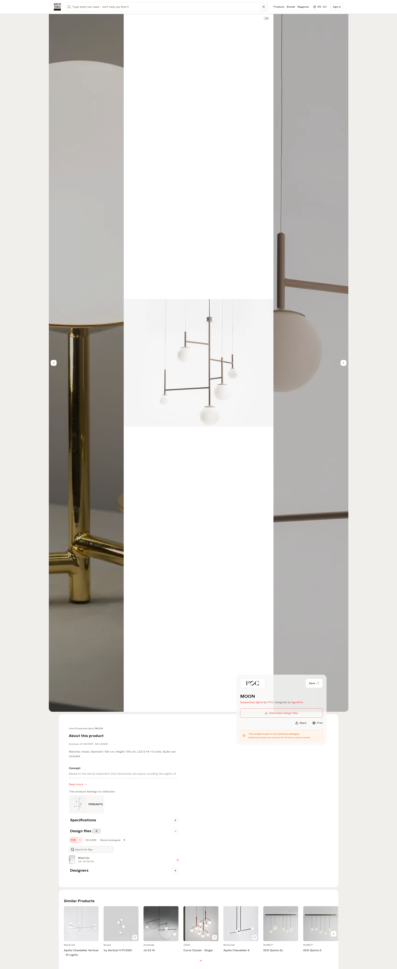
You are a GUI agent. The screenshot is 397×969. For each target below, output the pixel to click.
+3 (135, 937)
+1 (215, 937)
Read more (76, 784)
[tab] (76, 840)
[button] (200, 960)
